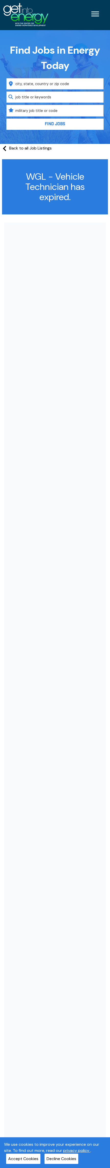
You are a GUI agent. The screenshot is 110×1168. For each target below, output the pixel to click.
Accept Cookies (23, 1158)
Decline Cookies (61, 1158)
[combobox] (55, 83)
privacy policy (76, 1150)
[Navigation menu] (95, 14)
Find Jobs (55, 124)
